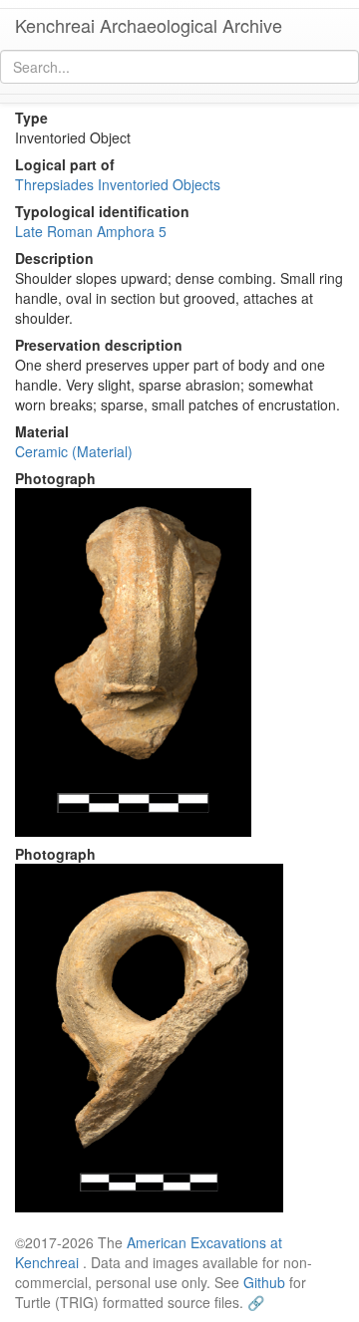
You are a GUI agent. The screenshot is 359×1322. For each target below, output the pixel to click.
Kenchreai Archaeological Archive (148, 25)
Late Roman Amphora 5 (91, 231)
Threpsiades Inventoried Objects (117, 184)
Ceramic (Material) (74, 451)
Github (264, 1282)
